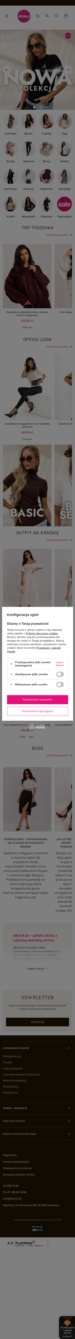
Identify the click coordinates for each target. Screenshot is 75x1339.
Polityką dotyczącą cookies (42, 633)
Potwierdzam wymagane (37, 711)
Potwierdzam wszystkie (37, 699)
